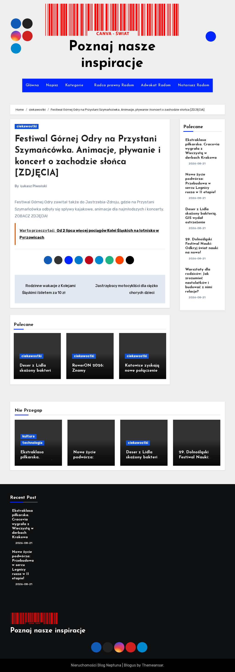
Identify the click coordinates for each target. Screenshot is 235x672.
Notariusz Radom (194, 85)
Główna (32, 85)
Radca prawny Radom (114, 85)
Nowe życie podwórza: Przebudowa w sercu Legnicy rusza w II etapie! (200, 183)
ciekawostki (27, 126)
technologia (32, 443)
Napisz (52, 85)
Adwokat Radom (156, 85)
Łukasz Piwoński (33, 186)
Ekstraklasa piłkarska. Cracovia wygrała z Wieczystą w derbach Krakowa (202, 149)
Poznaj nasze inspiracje (48, 630)
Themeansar (152, 665)
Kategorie (75, 85)
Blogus (130, 665)
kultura (28, 436)
